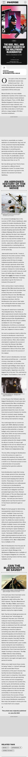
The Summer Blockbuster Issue (11, 72)
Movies (5, 747)
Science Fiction (7, 750)
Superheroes (15, 747)
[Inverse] (13, 2)
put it (10, 275)
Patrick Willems (15, 59)
